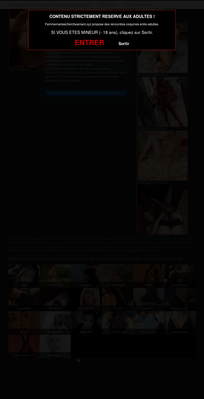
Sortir (124, 43)
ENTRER (89, 42)
